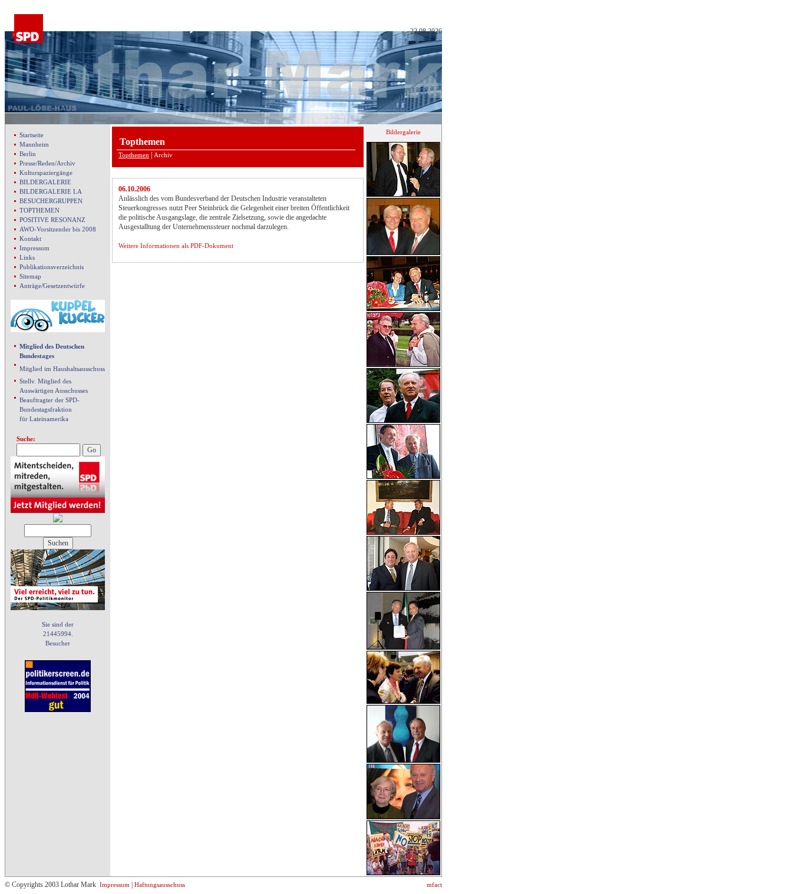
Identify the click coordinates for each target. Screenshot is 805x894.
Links (27, 257)
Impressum (34, 247)
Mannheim (34, 144)
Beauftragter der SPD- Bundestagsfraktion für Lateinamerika (49, 409)
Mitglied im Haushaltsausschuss (62, 368)
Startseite (31, 134)
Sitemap (30, 276)
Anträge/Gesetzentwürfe (52, 285)
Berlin (27, 153)
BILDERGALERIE (45, 182)
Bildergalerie (403, 131)
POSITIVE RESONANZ (52, 219)
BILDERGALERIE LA (50, 191)
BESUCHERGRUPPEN (51, 200)
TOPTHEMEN (39, 210)
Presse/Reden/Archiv (47, 163)
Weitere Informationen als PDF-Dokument (175, 245)
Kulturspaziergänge (45, 172)
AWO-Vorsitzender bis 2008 (57, 229)
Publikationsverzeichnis (51, 266)
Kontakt (30, 238)
